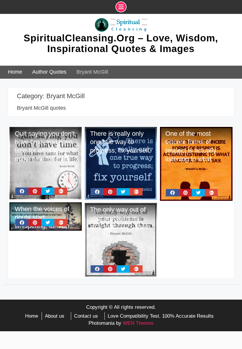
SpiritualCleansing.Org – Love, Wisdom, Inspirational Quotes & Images (121, 43)
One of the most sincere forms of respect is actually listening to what (190, 146)
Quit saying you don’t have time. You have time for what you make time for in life (45, 146)
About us (54, 316)
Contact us (86, 316)
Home (31, 316)
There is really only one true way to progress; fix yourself (119, 142)
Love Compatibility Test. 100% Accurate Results (161, 316)
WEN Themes (138, 323)
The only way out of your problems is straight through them (120, 218)
